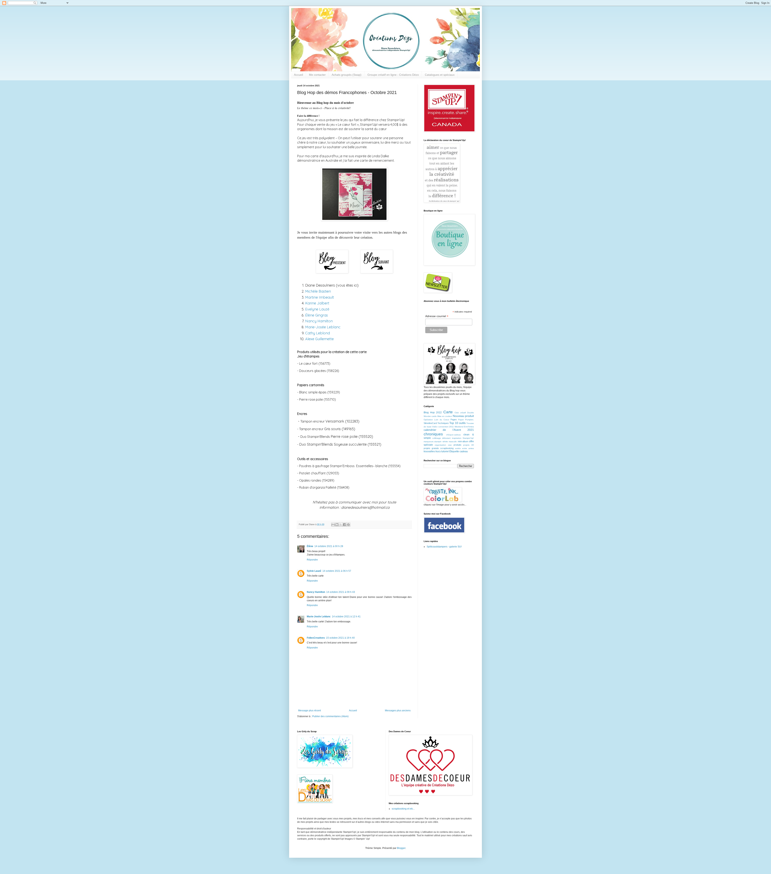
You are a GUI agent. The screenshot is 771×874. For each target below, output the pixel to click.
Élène (310, 546)
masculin (453, 441)
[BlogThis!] (337, 525)
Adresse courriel (436, 316)
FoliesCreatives (316, 637)
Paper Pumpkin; (466, 420)
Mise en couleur (444, 416)
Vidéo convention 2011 (443, 427)
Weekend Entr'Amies (464, 427)
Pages (454, 419)
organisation (440, 445)
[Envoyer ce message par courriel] (333, 525)
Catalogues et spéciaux (440, 74)
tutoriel (445, 451)
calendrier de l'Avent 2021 (449, 429)
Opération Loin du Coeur (436, 420)
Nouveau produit (463, 416)
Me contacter (317, 74)
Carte (448, 412)
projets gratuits (431, 448)
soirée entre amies (464, 448)
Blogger (401, 848)
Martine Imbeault (319, 297)
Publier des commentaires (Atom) (330, 716)
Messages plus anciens (398, 710)
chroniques (433, 434)
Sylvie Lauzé (314, 571)
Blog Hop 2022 (433, 412)
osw (450, 445)
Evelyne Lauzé (317, 309)
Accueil (298, 74)
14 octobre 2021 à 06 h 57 (336, 571)
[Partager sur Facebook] (345, 525)
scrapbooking (447, 448)
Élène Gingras (316, 315)
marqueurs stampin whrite (436, 441)
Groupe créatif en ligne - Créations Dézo (393, 74)
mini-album (463, 441)
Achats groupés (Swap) (346, 74)
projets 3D (468, 445)
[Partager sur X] (341, 525)
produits (457, 445)
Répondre (312, 559)
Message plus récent (309, 710)
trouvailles (429, 451)
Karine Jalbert (317, 303)
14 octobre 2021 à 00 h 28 (328, 546)
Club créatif (460, 412)
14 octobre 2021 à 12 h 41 (346, 616)
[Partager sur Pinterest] (348, 525)
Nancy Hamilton (319, 321)
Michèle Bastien (318, 291)
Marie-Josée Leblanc (323, 327)
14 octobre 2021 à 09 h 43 (340, 592)
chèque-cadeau (453, 435)
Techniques (443, 423)
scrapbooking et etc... (403, 808)
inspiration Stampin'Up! (463, 438)
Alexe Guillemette (319, 339)
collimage (436, 438)
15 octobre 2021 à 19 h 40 (340, 637)
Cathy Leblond (317, 333)
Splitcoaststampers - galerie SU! (444, 546)
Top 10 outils (457, 423)
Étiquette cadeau (458, 451)
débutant (446, 438)
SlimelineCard (430, 423)
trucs (438, 451)
